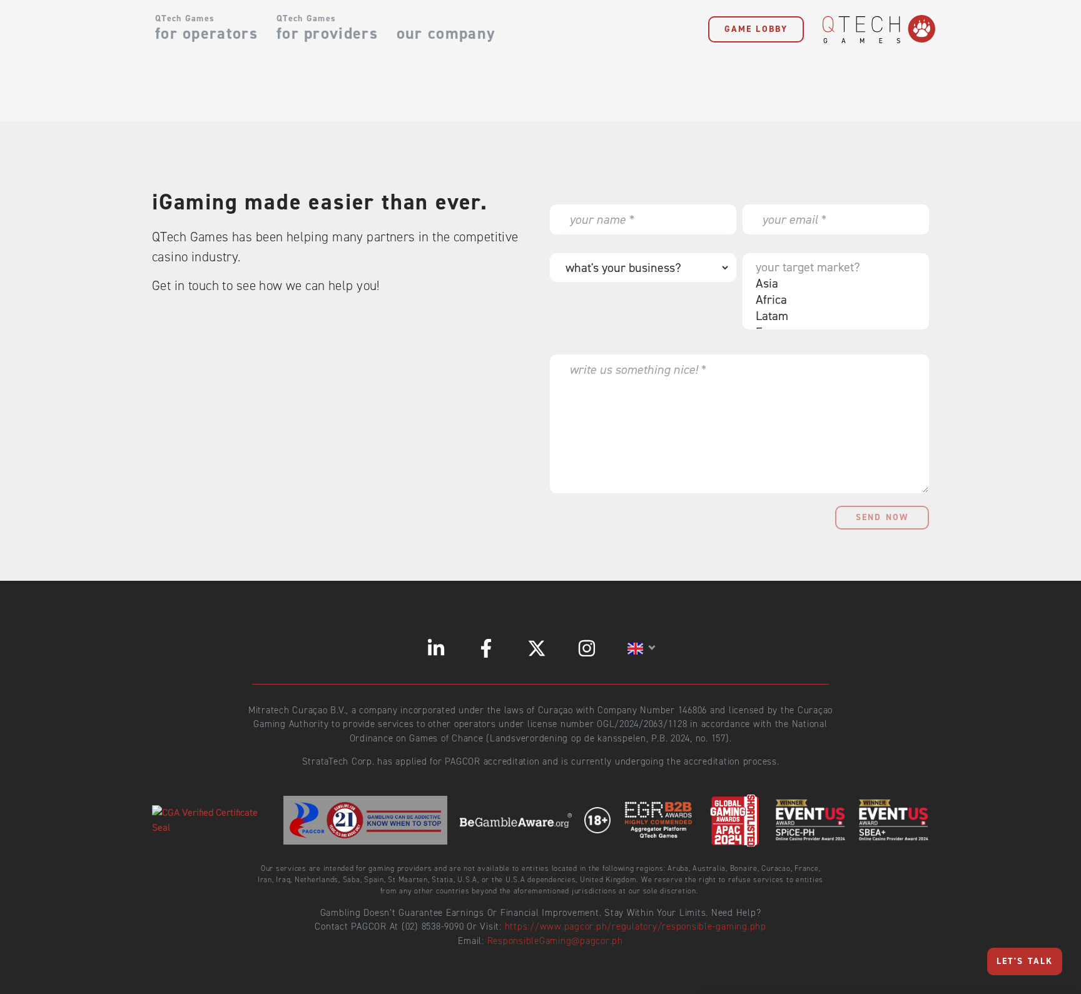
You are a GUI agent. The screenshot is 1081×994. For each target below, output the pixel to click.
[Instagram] (586, 648)
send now (882, 517)
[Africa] (833, 299)
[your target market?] (833, 267)
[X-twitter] (536, 648)
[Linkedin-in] (436, 648)
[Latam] (833, 316)
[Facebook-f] (486, 648)
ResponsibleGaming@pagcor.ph (555, 941)
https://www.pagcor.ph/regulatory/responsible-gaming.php (635, 926)
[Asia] (833, 283)
